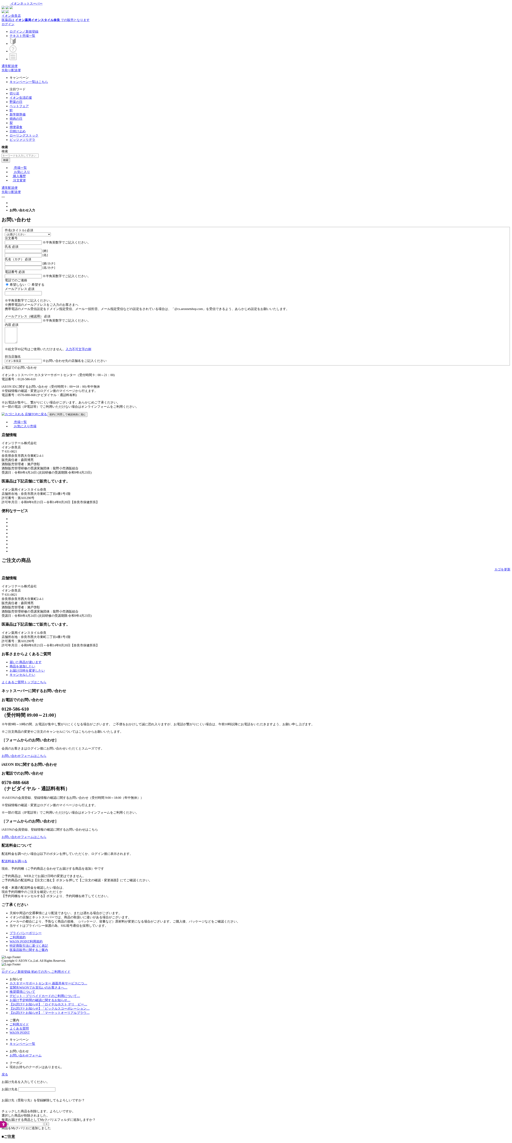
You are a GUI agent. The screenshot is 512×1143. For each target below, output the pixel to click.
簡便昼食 (16, 127)
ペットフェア (19, 106)
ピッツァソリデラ (22, 139)
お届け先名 (10, 1089)
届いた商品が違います (26, 662)
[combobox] (20, 156)
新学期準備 (18, 114)
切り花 (14, 93)
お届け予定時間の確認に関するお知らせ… (40, 1000)
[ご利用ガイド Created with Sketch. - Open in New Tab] (13, 51)
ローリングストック (24, 135)
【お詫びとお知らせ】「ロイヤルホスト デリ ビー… (48, 1004)
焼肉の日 (16, 118)
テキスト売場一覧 (22, 35)
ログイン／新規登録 (24, 31)
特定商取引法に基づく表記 (29, 945)
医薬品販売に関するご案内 (29, 950)
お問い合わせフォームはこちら (24, 756)
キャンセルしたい (22, 674)
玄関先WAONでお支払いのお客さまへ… (38, 987)
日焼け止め (18, 131)
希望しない (18, 284)
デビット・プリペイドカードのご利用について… (45, 996)
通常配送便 (10, 66)
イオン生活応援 (21, 97)
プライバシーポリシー (26, 933)
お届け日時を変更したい (27, 670)
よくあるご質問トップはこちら (24, 682)
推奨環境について (22, 991)
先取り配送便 (11, 70)
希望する (38, 284)
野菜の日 (16, 102)
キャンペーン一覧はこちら (29, 82)
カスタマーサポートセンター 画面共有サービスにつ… (48, 983)
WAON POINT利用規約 (26, 941)
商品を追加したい (22, 666)
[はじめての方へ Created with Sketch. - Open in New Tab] (13, 43)
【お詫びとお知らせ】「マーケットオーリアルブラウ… (50, 1012)
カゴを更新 (502, 569)
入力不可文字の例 (78, 349)
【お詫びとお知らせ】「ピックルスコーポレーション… (50, 1008)
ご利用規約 (18, 937)
